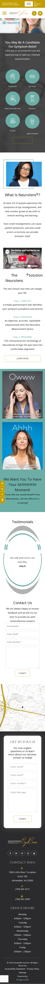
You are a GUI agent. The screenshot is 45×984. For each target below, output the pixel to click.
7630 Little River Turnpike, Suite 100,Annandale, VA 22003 (22, 876)
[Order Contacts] (2, 494)
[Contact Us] (2, 488)
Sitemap (22, 972)
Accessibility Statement (15, 969)
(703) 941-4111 (22, 889)
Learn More (29, 4)
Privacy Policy (33, 969)
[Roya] (23, 980)
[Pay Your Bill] (2, 500)
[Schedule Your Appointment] (2, 483)
